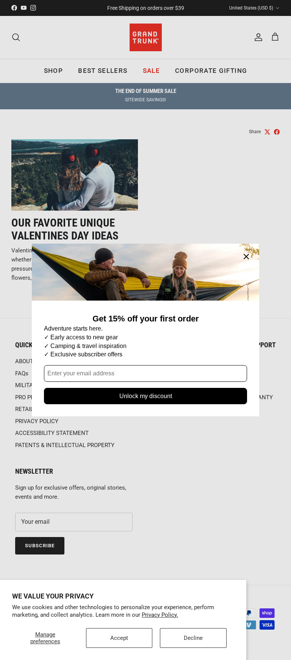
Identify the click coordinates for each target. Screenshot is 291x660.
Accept (119, 638)
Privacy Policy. (160, 614)
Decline (193, 638)
